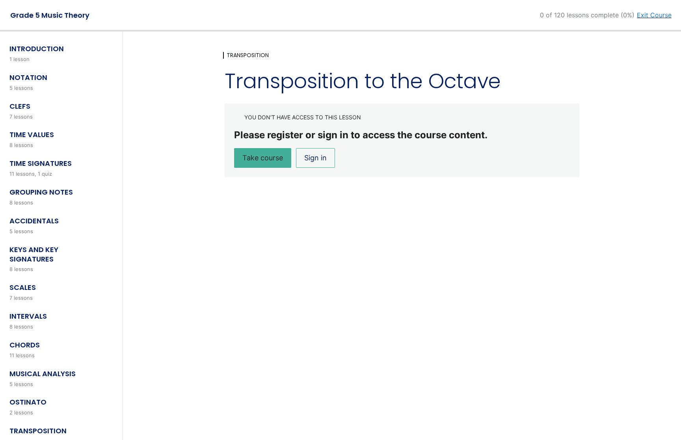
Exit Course (654, 15)
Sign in (315, 158)
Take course (262, 158)
